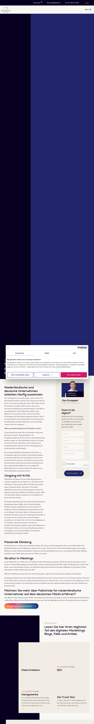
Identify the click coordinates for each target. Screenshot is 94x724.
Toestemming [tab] (19, 353)
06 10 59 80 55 (71, 395)
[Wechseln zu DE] (88, 2)
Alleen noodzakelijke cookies (20, 375)
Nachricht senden (72, 473)
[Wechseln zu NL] (85, 2)
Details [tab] (47, 353)
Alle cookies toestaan (74, 375)
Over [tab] (74, 353)
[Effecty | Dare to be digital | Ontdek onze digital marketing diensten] (5, 10)
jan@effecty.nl (71, 393)
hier (20, 424)
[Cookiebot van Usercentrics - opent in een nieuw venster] (79, 347)
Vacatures (36, 3)
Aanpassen (46, 375)
